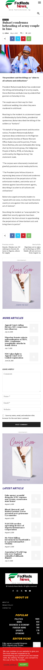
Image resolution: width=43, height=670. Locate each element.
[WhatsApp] (28, 38)
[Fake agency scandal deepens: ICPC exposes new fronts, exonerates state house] (36, 498)
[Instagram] (17, 590)
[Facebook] (12, 38)
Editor (7, 33)
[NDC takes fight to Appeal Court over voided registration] (34, 357)
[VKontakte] (25, 590)
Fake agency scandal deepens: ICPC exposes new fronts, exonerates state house (16, 498)
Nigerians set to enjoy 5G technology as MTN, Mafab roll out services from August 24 (32, 250)
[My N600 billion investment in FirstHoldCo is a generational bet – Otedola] (36, 541)
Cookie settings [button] (10, 665)
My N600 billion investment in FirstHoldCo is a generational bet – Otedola (17, 541)
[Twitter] (17, 38)
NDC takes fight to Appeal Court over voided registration (14, 356)
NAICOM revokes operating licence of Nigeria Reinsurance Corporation (15, 527)
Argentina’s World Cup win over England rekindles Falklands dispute (16, 555)
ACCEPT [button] (23, 664)
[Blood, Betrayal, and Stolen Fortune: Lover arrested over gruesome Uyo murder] (36, 513)
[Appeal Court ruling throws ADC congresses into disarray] (34, 328)
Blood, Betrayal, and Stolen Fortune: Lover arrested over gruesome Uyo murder (16, 513)
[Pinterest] (23, 38)
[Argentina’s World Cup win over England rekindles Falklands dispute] (36, 555)
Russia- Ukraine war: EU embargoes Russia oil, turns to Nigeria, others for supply (11, 250)
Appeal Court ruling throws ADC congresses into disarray (16, 327)
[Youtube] (29, 590)
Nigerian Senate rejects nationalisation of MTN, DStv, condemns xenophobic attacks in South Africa (16, 341)
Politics (5, 19)
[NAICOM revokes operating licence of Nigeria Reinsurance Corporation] (36, 527)
